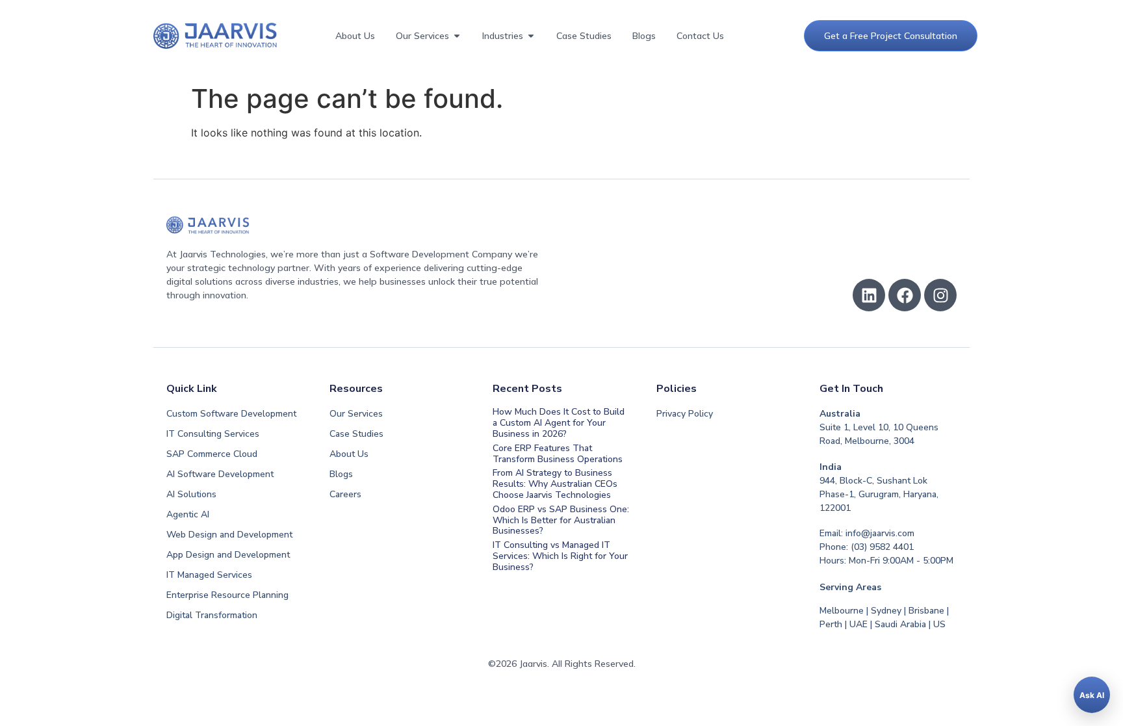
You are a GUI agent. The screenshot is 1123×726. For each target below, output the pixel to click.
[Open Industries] (531, 36)
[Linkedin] (869, 295)
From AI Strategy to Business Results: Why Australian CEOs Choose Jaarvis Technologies (555, 484)
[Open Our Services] (456, 36)
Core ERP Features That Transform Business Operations (558, 453)
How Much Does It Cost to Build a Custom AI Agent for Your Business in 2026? (559, 423)
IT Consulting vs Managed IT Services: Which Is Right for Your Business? (560, 556)
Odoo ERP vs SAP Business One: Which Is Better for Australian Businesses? (561, 520)
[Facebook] (904, 295)
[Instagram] (940, 295)
